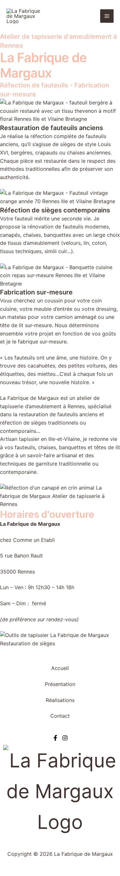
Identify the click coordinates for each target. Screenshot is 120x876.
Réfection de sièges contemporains (55, 210)
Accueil (60, 668)
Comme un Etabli (34, 540)
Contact (60, 716)
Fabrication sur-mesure (36, 292)
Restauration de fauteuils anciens (51, 128)
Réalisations (60, 700)
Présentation (60, 684)
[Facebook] (55, 738)
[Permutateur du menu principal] (107, 16)
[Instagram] (65, 738)
